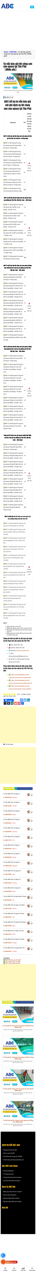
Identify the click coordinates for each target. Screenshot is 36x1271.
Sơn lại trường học (8, 1170)
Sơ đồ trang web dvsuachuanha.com (13, 1159)
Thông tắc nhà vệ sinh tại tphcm (12, 1177)
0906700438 (8, 814)
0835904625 (8, 857)
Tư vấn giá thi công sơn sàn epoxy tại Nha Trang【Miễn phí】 (18, 1058)
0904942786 (8, 797)
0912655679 (8, 831)
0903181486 (8, 883)
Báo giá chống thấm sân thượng (12, 1201)
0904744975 (8, 942)
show (11, 97)
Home (6, 52)
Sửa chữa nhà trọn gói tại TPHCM (12, 1156)
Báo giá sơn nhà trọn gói (10, 1150)
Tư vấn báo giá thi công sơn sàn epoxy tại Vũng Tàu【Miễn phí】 (18, 1121)
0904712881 (8, 908)
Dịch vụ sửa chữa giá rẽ (9, 1195)
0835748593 (8, 874)
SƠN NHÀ (13, 52)
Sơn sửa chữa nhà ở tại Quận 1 (12, 1180)
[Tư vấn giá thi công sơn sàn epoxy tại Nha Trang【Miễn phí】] (18, 1046)
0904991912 (8, 823)
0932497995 (8, 925)
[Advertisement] (18, 30)
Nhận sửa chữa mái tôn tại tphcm (12, 1191)
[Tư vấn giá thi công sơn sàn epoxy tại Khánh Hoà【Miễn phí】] (18, 1015)
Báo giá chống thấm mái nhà (11, 1198)
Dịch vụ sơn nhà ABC (9, 1153)
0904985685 (8, 900)
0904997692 (8, 865)
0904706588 (8, 891)
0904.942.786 (11, 1262)
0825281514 (8, 917)
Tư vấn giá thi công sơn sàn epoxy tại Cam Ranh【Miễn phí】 (18, 1089)
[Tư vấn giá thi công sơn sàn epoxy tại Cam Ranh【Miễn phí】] (18, 1078)
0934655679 (8, 951)
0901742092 (8, 806)
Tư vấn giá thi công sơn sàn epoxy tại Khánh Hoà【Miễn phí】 (18, 1026)
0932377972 (8, 840)
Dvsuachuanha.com (22, 650)
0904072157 (8, 934)
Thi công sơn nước (8, 1174)
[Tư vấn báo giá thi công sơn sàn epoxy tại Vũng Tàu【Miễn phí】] (18, 1109)
